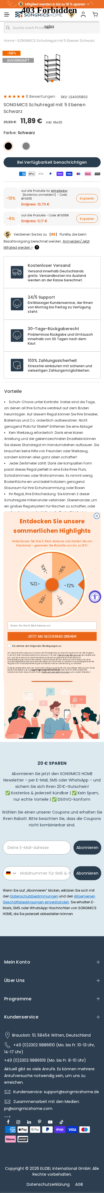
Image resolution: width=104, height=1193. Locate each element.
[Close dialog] (97, 516)
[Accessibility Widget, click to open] (95, 596)
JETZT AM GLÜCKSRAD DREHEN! (52, 636)
